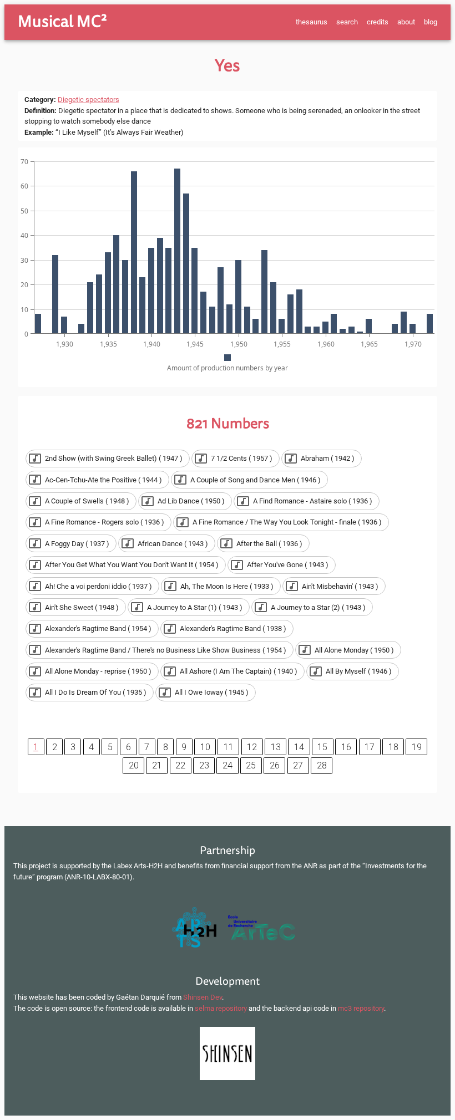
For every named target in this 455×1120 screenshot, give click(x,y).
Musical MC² (62, 22)
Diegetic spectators (88, 99)
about (406, 22)
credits (377, 22)
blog (430, 22)
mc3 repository (361, 1008)
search (347, 22)
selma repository (221, 1008)
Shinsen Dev (202, 997)
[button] (108, 458)
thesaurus (311, 22)
